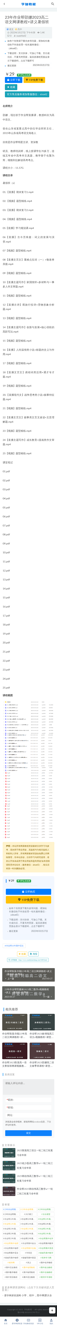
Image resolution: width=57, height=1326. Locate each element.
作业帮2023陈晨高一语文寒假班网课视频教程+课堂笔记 (14, 1066)
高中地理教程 (29, 1267)
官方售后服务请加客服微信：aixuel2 (27, 94)
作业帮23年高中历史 (29, 1229)
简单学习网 (46, 1258)
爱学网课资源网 (12, 1295)
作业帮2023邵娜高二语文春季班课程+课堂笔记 (42, 1066)
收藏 (12, 87)
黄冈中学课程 (46, 1277)
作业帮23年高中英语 (11, 1238)
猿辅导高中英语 (29, 1258)
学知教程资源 (28, 1323)
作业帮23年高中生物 (46, 1234)
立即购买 (29, 891)
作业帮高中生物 (29, 1248)
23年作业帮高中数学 (29, 1209)
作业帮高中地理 (11, 1243)
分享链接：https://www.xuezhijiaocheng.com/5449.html (28, 960)
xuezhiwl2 (21, 36)
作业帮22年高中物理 (46, 1219)
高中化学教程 (46, 1263)
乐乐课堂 (46, 1214)
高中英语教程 (11, 1277)
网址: (10, 1115)
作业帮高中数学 (46, 1243)
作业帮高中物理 (11, 1248)
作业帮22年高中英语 (29, 1224)
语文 (11, 29)
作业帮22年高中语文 (46, 1224)
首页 (5, 1323)
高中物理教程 (29, 1272)
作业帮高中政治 (29, 1243)
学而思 (29, 1253)
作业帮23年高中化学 (11, 1229)
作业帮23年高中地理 (46, 1229)
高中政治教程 (46, 1267)
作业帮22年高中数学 (29, 1219)
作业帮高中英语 (46, 1248)
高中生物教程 (46, 1272)
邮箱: (10, 1107)
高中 (20, 29)
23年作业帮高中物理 (46, 1209)
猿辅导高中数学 (46, 1253)
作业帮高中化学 (46, 1238)
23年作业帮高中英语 (11, 1214)
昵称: (10, 1099)
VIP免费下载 (35, 80)
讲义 (29, 1263)
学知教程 (28, 1310)
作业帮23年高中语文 (15, 946)
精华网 (12, 1263)
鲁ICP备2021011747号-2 (29, 1312)
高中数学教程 (11, 1272)
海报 (34, 954)
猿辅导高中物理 (11, 1258)
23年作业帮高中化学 (11, 1209)
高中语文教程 (29, 1277)
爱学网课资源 (17, 1323)
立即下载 (15, 80)
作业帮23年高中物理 (29, 1234)
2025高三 (29, 1214)
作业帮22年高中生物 (11, 1224)
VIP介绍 (40, 1323)
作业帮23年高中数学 (11, 1234)
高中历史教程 (11, 1267)
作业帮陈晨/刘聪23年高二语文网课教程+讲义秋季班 (14, 1037)
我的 (51, 1323)
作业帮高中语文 (11, 1253)
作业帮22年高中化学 (11, 1219)
